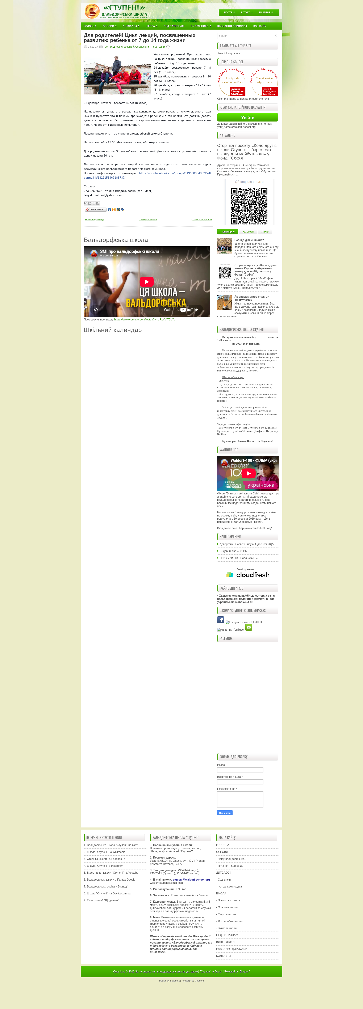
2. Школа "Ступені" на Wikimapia (104, 851)
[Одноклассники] (114, 209)
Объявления (142, 46)
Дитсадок (131, 26)
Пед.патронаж (174, 26)
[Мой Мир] (118, 209)
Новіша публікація (94, 219)
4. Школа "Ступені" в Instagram (103, 865)
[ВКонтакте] (109, 209)
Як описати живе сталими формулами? (251, 298)
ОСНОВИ (222, 851)
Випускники (201, 26)
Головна (90, 26)
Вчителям (266, 12)
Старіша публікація (202, 219)
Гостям (229, 12)
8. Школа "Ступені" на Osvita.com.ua (107, 893)
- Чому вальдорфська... (231, 858)
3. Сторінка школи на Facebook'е (104, 858)
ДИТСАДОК (223, 872)
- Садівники (223, 879)
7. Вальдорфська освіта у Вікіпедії (106, 886)
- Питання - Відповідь (229, 865)
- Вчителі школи (226, 928)
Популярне (228, 231)
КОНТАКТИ (223, 955)
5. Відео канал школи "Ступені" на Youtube (111, 872)
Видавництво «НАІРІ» (233, 551)
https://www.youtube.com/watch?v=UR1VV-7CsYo (144, 319)
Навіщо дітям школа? (249, 240)
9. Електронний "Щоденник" (101, 900)
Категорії (248, 231)
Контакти (260, 26)
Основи (110, 26)
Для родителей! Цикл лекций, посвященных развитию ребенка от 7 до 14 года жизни (139, 38)
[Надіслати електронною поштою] (86, 203)
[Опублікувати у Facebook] (98, 203)
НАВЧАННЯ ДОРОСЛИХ (231, 948)
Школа (152, 26)
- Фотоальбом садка (229, 886)
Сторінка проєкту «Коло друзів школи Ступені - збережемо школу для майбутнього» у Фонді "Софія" (247, 151)
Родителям (158, 46)
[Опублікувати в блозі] (90, 203)
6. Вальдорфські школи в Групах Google (109, 879)
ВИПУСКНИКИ (225, 942)
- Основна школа (227, 907)
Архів (265, 231)
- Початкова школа (228, 900)
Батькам (247, 12)
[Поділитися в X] (94, 203)
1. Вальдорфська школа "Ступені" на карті (111, 845)
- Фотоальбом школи (229, 921)
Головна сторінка (148, 219)
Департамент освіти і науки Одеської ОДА (247, 544)
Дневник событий (123, 46)
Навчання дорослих (232, 26)
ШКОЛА (221, 893)
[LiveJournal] (123, 209)
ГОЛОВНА (222, 845)
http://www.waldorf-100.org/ (255, 528)
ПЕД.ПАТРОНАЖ (227, 935)
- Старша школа (226, 914)
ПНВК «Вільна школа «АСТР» (239, 557)
